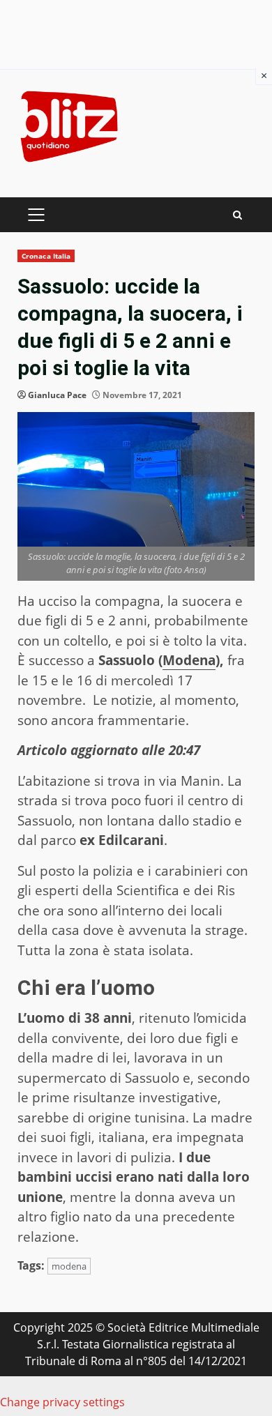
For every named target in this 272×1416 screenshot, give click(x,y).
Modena (189, 660)
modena (69, 1266)
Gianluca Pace (57, 395)
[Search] (237, 215)
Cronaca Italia (46, 256)
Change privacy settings (62, 1402)
